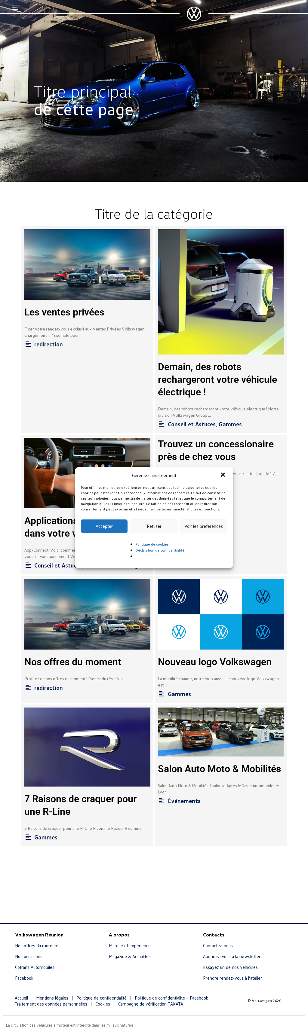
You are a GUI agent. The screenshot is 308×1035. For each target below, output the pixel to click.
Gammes (230, 424)
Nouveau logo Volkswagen (215, 662)
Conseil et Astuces (192, 424)
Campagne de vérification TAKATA (150, 1003)
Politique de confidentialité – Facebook (171, 997)
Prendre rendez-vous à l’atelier (232, 978)
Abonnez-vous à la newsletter (231, 956)
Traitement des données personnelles (51, 1003)
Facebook (24, 978)
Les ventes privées (64, 312)
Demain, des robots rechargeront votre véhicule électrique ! (217, 379)
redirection (48, 344)
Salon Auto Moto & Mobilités (219, 769)
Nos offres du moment (72, 662)
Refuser (154, 526)
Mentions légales (52, 997)
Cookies (102, 1003)
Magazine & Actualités (130, 956)
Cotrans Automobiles (34, 967)
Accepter (104, 526)
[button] (223, 475)
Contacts (213, 935)
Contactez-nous (218, 945)
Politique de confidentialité (101, 997)
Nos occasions (28, 956)
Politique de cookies (152, 544)
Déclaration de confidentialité (160, 550)
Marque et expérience (130, 945)
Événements (184, 800)
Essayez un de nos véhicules (230, 967)
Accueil (21, 997)
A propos (119, 935)
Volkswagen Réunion (39, 935)
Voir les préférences (203, 526)
